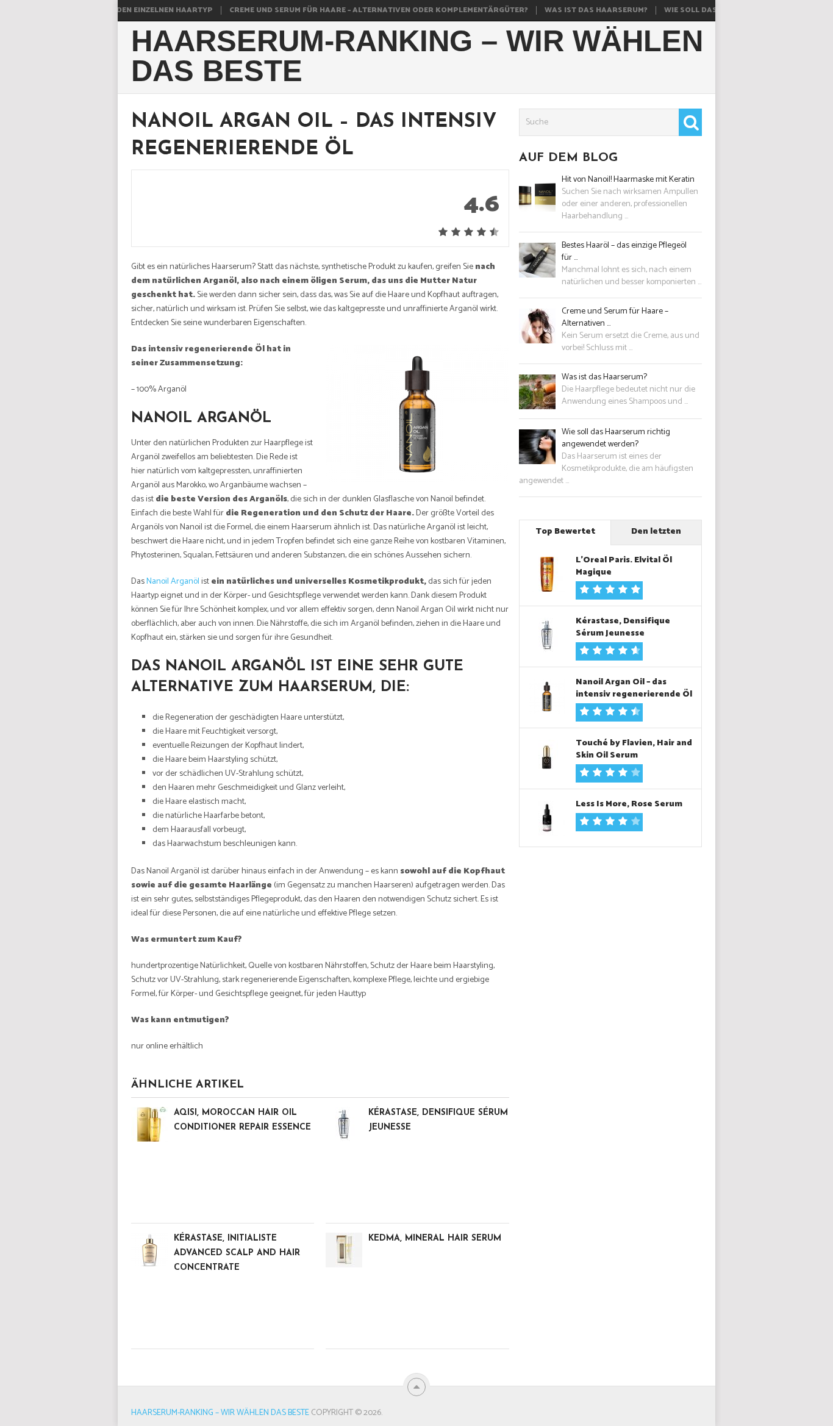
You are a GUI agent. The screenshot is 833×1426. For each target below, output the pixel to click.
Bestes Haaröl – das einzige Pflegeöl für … (624, 252)
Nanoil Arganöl (172, 582)
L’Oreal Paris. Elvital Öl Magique (624, 566)
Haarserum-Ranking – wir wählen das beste (417, 56)
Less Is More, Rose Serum (629, 804)
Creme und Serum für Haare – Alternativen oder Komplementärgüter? (355, 10)
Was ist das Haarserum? (572, 10)
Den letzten (656, 532)
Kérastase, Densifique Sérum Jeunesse (623, 627)
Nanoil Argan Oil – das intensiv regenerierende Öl (634, 688)
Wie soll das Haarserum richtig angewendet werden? (616, 438)
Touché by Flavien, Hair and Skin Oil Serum (634, 749)
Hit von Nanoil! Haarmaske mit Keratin (628, 180)
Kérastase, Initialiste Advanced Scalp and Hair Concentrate (237, 1253)
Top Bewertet (565, 532)
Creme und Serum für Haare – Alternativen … (615, 318)
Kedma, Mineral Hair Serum (434, 1238)
